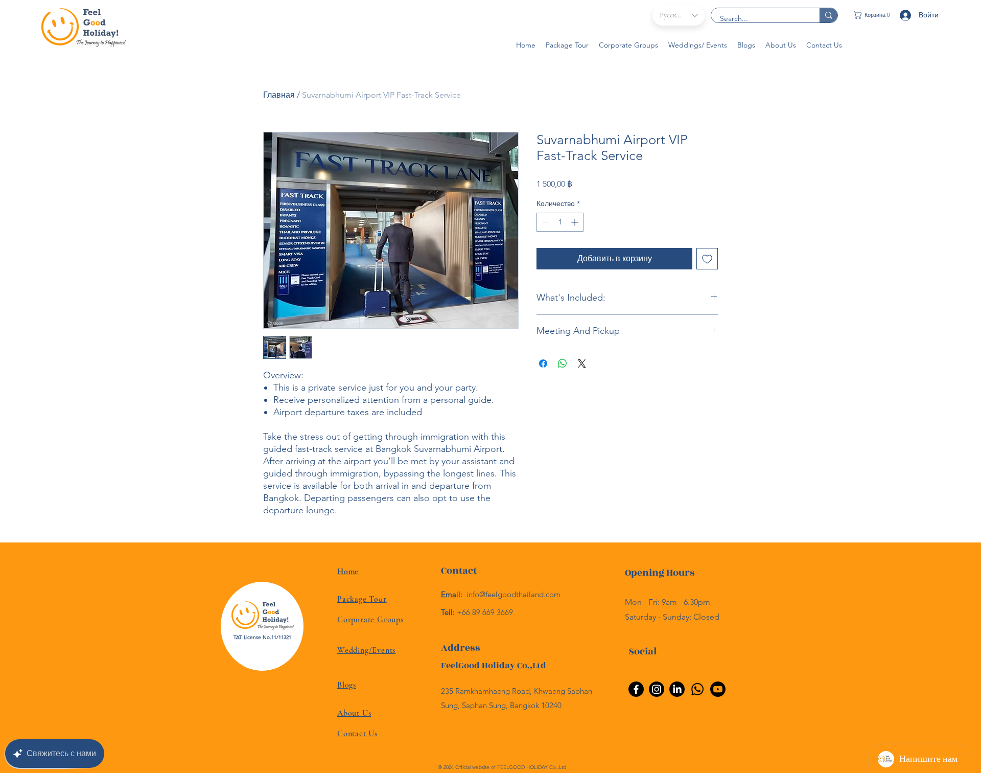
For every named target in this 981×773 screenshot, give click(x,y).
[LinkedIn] (677, 689)
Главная (279, 95)
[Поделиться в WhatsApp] (562, 363)
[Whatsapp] (697, 689)
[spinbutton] (560, 222)
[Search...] (828, 15)
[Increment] (575, 222)
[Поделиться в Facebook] (543, 363)
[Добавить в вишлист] (707, 258)
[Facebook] (636, 689)
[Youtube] (718, 689)
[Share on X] (582, 363)
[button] (870, 15)
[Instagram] (656, 689)
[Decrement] (544, 222)
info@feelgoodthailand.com (513, 594)
